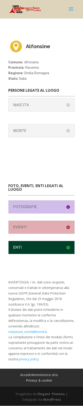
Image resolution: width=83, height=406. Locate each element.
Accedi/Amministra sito (39, 375)
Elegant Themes (51, 394)
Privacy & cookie (39, 380)
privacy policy (29, 359)
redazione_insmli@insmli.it (27, 332)
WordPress (52, 399)
